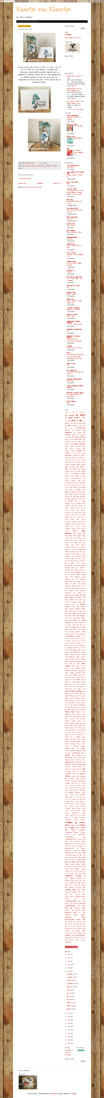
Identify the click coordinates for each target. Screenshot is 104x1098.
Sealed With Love (76, 783)
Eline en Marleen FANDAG (74, 232)
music (84, 691)
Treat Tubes (82, 880)
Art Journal (68, 437)
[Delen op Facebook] (44, 163)
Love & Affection (79, 677)
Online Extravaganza (79, 705)
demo (84, 552)
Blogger (74, 1094)
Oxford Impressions (80, 709)
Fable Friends (71, 572)
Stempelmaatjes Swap (75, 837)
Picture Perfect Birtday (72, 742)
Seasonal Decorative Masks (77, 785)
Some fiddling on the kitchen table (75, 172)
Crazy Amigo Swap (79, 533)
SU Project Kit (75, 850)
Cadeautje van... (69, 496)
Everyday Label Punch (71, 570)
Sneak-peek (82, 799)
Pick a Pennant (77, 735)
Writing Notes (69, 940)
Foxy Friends (81, 584)
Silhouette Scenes (80, 792)
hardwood (74, 613)
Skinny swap (68, 797)
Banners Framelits (69, 446)
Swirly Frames (81, 857)
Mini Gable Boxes (79, 689)
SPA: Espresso (71, 225)
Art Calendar (77, 432)
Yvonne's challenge (80, 940)
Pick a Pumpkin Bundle (77, 737)
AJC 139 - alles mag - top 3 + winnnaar (75, 280)
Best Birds (81, 453)
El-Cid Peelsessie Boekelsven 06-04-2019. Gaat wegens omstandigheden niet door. (75, 356)
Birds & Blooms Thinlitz (75, 462)
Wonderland (67, 928)
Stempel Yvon (71, 244)
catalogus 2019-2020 (70, 503)
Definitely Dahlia (69, 552)
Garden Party (73, 591)
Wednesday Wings (75, 917)
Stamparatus (68, 820)
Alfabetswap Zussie (77, 426)
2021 (69, 961)
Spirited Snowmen (75, 810)
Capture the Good (76, 499)
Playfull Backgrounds (76, 751)
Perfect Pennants (69, 728)
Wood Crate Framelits (76, 928)
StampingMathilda (72, 237)
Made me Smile (70, 682)
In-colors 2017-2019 (70, 643)
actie (69, 425)
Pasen (79, 716)
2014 (69, 1023)
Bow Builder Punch (74, 485)
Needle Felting (69, 700)
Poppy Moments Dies (78, 755)
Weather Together (79, 915)
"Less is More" (71, 253)
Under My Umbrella (75, 897)
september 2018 (72, 984)
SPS (80, 815)
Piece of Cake (80, 744)
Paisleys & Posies (80, 712)
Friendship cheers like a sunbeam (74, 118)
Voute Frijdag (81, 906)
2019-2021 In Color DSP (71, 412)
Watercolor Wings (80, 910)
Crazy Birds (72, 538)
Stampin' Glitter (75, 825)
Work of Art (73, 933)
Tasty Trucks (68, 866)
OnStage (67, 707)
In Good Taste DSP (73, 638)
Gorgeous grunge (77, 602)
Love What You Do (40, 166)
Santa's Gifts (75, 776)
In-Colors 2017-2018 (81, 641)
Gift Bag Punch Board (29, 166)
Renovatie (70, 272)
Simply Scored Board (71, 794)
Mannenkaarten (77, 138)
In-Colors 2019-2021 (72, 645)
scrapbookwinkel (81, 781)
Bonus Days (81, 481)
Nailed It (82, 694)
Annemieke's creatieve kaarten (73, 336)
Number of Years (75, 703)
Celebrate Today (80, 503)
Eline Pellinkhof (71, 230)
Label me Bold (74, 664)
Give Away (77, 597)
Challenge (72, 508)
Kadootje (78, 654)
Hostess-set (73, 634)
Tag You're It (72, 860)
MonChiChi (67, 691)
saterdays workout (74, 778)
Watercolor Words (71, 912)
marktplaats (80, 686)
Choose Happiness (80, 510)
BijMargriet (74, 458)
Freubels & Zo (71, 270)
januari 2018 (70, 1009)
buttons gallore (69, 494)
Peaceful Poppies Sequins (72, 723)
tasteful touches (80, 864)
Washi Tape (69, 908)
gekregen (82, 591)
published (80, 757)
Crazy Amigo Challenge (75, 532)
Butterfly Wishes (80, 492)
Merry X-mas (70, 316)
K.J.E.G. (78, 652)
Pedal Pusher (73, 726)
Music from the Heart (72, 694)
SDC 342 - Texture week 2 (75, 324)
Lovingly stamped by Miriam (75, 386)
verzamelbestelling (70, 901)
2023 (69, 954)
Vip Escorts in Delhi (73, 101)
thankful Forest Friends (71, 871)
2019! (68, 365)
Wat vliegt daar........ (78, 126)
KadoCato (72, 654)
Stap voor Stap (70, 834)
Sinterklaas (82, 795)
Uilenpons (67, 896)
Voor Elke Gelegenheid (79, 903)
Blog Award (77, 471)
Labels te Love (80, 666)
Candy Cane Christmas (79, 497)
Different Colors (70, 556)
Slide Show (68, 799)
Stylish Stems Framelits (77, 846)
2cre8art (81, 412)
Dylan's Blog (70, 299)
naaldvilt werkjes (71, 294)
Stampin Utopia (71, 261)
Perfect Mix (81, 726)
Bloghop (83, 471)
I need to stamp (72, 189)
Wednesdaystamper (70, 919)
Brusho (79, 487)
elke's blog (70, 200)
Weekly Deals (81, 919)
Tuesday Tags (70, 889)
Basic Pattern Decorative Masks (75, 448)
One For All (68, 705)
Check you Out (80, 508)
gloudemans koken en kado (75, 600)
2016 (69, 1016)
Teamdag (83, 869)
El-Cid (68, 353)
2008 (69, 1043)
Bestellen (75, 455)
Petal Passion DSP (73, 730)
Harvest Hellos (81, 613)
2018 (69, 971)
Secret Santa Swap (70, 788)
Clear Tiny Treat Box (77, 515)
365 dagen (80, 415)
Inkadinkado (70, 648)
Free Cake (78, 586)
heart (66, 616)
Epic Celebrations (80, 568)
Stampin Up (49, 166)
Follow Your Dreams (74, 581)
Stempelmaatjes (81, 834)
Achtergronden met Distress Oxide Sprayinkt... (74, 340)
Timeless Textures (76, 878)
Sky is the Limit (77, 797)
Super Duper (78, 853)
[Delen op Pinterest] (46, 163)
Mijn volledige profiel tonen (73, 38)
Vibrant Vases (81, 901)
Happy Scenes (68, 613)
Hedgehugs (68, 623)
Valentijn (67, 899)
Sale (77, 774)
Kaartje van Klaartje (43, 9)
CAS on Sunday (80, 501)
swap (83, 853)
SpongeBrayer (75, 813)
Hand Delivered (80, 607)
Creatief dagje (81, 538)
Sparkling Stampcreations (74, 379)
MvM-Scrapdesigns (72, 217)
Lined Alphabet (73, 675)
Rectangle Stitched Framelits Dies (75, 767)
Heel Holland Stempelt (77, 622)
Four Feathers (73, 584)
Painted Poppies (70, 712)
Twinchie (83, 894)
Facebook (35, 21)
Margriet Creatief (72, 315)
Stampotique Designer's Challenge (75, 832)
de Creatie (72, 549)
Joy (67, 287)
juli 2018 (69, 990)
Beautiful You (81, 451)
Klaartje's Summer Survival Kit (73, 659)
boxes (80, 485)
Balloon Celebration (79, 444)
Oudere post (57, 183)
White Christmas (77, 922)
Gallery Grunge (71, 588)
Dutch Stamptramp (72, 115)
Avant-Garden (78, 439)
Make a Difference (80, 684)
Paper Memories (76, 714)
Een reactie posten (25, 178)
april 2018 (70, 999)
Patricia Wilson (71, 76)
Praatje (75, 757)
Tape (84, 860)
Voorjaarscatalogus (70, 906)
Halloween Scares (70, 607)
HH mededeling (72, 627)
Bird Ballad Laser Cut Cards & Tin (73, 460)
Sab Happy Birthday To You (73, 771)
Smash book (75, 799)
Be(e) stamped (71, 401)
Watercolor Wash (69, 910)
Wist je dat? (71, 926)
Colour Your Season (75, 517)
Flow (82, 572)
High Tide (79, 627)
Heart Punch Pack (70, 618)
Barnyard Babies (80, 446)
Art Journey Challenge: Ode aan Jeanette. (74, 395)
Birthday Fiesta (74, 467)
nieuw (74, 700)
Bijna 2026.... (70, 219)
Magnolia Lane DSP (70, 684)
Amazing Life (69, 430)
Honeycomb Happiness (74, 632)
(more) (74, 86)
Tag (66, 860)
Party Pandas (73, 716)
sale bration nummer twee (74, 90)
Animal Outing (80, 430)
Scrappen (67, 783)
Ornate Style (73, 707)
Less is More (69, 673)
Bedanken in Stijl (71, 453)
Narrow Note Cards (80, 696)
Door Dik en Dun (80, 559)
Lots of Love (71, 677)
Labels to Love (69, 668)
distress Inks (80, 556)
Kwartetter (72, 661)
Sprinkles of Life (74, 815)
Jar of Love (81, 650)
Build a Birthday (75, 490)
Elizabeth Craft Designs (77, 563)
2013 (69, 1027)
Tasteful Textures (70, 864)
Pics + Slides (81, 739)
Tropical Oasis (76, 885)
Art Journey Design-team (74, 277)
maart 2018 (70, 1003)
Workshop (80, 933)
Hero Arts (79, 625)
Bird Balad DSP (81, 458)
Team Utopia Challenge (72, 869)
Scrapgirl (69, 346)
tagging (79, 860)
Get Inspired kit (79, 593)
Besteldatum (68, 455)
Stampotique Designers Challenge (74, 322)
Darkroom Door (75, 547)
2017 (69, 1013)
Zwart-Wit (68, 942)
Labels (73, 666)
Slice (84, 797)
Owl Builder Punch (70, 710)
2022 (69, 958)
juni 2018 (69, 993)
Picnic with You (73, 739)
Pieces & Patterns (72, 746)
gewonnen (67, 595)
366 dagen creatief (72, 417)
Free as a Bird (70, 586)
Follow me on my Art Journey (75, 392)
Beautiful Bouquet (70, 451)
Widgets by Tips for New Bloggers (76, 109)
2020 (69, 965)
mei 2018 (69, 996)
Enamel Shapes (77, 565)
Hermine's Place (71, 292)
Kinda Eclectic (80, 657)
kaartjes (67, 654)
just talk (73, 652)
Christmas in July (69, 512)
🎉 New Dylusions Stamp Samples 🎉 (74, 302)
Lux (68, 331)
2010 (69, 1037)
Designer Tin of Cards (70, 554)
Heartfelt (78, 618)
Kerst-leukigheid (69, 657)
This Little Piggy (80, 873)
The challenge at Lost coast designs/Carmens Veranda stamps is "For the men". (75, 192)
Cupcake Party (69, 540)
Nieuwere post (22, 183)
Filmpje (78, 572)
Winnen (77, 924)
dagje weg (78, 543)
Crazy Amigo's (69, 536)
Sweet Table (79, 855)
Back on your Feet (72, 442)
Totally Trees (74, 880)
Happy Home (82, 611)
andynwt (55, 1094)
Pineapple (82, 748)
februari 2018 (71, 1006)
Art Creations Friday (75, 433)
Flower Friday (81, 574)
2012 (69, 1030)
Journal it (67, 652)
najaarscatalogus (69, 696)
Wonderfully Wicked (80, 926)
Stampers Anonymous (79, 820)
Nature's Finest (69, 698)
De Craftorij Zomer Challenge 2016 (78, 152)
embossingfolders (69, 565)
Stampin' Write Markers (75, 829)
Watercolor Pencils (80, 908)
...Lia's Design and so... (73, 165)
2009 (69, 1040)
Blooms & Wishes (79, 474)
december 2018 (71, 974)
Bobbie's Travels (69, 476)
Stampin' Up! (73, 827)
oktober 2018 (71, 980)
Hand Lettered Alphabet (72, 609)
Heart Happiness (80, 616)
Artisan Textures (69, 439)
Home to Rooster (77, 629)
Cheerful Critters (69, 510)
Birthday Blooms (75, 465)
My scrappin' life (71, 370)
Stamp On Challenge (79, 817)
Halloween (82, 604)
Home (18, 21)
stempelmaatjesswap (70, 839)
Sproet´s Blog (71, 363)
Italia (68, 184)
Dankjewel (69, 387)
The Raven (71, 873)
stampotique (82, 830)
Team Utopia (81, 867)
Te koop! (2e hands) (26, 21)
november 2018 (71, 977)
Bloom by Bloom (69, 474)
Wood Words (81, 931)
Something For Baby (74, 804)
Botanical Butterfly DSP (72, 483)
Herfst (74, 625)
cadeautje (82, 494)
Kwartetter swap (80, 661)
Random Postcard (80, 762)
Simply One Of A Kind (73, 286)
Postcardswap (68, 758)
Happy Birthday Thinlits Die (72, 611)
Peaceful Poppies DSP (78, 721)
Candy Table (68, 499)
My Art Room (71, 224)
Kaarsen (83, 652)
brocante (75, 487)
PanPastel (68, 714)
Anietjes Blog (71, 136)
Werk (66, 922)
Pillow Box (75, 748)
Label (66, 664)
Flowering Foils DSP (71, 579)
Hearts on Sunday (79, 620)
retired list (68, 769)
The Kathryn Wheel (72, 208)
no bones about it (81, 700)
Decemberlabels (81, 549)
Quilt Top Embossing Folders (78, 760)
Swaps (66, 855)
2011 (69, 1033)
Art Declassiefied (80, 435)
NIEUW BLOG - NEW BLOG (73, 309)
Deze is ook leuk (80, 554)
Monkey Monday (76, 691)
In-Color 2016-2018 (71, 641)
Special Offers (76, 808)
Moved (68, 403)
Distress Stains (69, 559)
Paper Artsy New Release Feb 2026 (74, 211)
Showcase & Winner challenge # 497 (75, 255)
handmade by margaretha (74, 329)
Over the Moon (81, 707)
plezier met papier (72, 182)
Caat (68, 149)
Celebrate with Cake (71, 506)
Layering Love (81, 671)
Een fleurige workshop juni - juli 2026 (75, 202)
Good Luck (69, 239)
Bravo (84, 485)
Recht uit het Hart (71, 764)
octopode (83, 703)
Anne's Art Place (72, 124)
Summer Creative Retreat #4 (74, 176)
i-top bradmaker (80, 634)
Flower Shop (69, 577)
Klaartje (69, 35)
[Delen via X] (43, 163)
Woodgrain (67, 933)
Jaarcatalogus (73, 650)
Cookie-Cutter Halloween (77, 524)
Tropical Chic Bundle (75, 883)
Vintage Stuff (68, 903)
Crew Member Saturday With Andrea (75, 373)
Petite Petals (76, 732)
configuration (74, 522)
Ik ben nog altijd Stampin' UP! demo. (74, 264)
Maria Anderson (71, 89)
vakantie (83, 896)
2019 (69, 968)
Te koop (75, 867)
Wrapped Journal (72, 938)
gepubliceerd (68, 593)
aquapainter (68, 432)
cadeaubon (76, 494)
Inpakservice (76, 648)
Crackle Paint (76, 528)
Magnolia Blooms (80, 682)
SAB (83, 769)
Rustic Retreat (76, 769)
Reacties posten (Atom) (34, 187)
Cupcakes (76, 540)
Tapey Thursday (80, 862)
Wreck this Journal (80, 938)
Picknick (67, 739)
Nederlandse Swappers (79, 698)
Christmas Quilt (78, 512)
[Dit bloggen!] (41, 163)
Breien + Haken (69, 487)
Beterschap (70, 381)
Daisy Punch (75, 545)
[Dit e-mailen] (39, 163)
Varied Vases (79, 899)
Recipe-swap (81, 764)
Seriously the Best (73, 790)
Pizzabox (67, 751)
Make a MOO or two (70, 686)
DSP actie (67, 561)
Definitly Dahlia (78, 552)
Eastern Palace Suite (76, 561)
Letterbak (78, 673)
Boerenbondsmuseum (76, 478)
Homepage (40, 183)
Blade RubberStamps (74, 469)
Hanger (83, 609)
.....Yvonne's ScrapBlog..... (74, 308)
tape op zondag (70, 862)
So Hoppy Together (78, 801)
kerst (83, 654)
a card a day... (75, 420)
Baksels (79, 442)
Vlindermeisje (70, 167)
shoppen (71, 792)
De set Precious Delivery (74, 348)
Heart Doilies (72, 616)
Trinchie (67, 883)
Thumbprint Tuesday (73, 875)
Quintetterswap (69, 762)
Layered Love (73, 671)
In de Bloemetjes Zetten (75, 635)
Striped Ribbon (77, 844)
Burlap (73, 492)
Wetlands (70, 922)
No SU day (68, 703)
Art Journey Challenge (78, 437)
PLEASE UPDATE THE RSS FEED (74, 247)
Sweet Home (72, 855)
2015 (69, 1020)
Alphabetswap (81, 428)
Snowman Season (69, 801)
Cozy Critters (75, 526)
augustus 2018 (71, 987)
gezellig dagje (75, 595)
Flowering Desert (80, 577)
